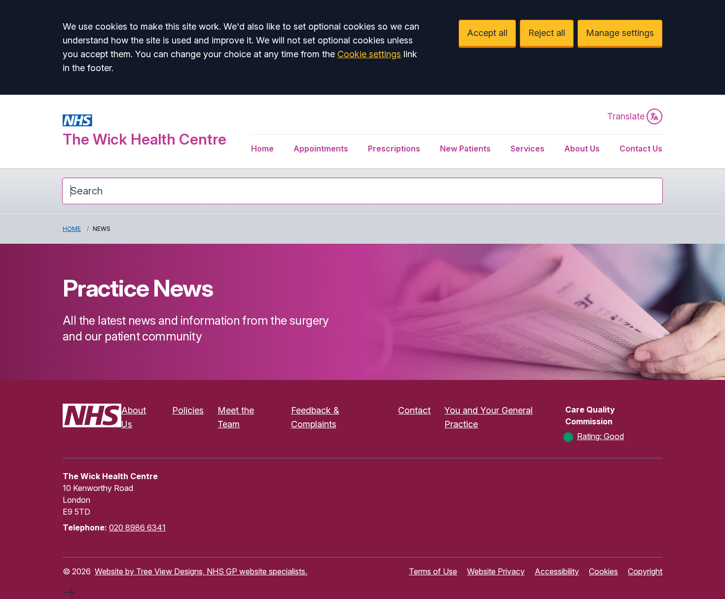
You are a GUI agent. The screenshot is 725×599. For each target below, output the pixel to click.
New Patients (465, 148)
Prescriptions (394, 148)
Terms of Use (433, 571)
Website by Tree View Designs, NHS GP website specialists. (201, 571)
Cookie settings (369, 54)
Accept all (487, 33)
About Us (582, 148)
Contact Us (640, 148)
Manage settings (620, 33)
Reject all (546, 33)
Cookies (603, 571)
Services (527, 148)
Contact (414, 410)
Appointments (320, 148)
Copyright (645, 571)
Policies (188, 410)
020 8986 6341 (137, 527)
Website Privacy (496, 571)
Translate (626, 116)
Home (262, 148)
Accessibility (557, 571)
